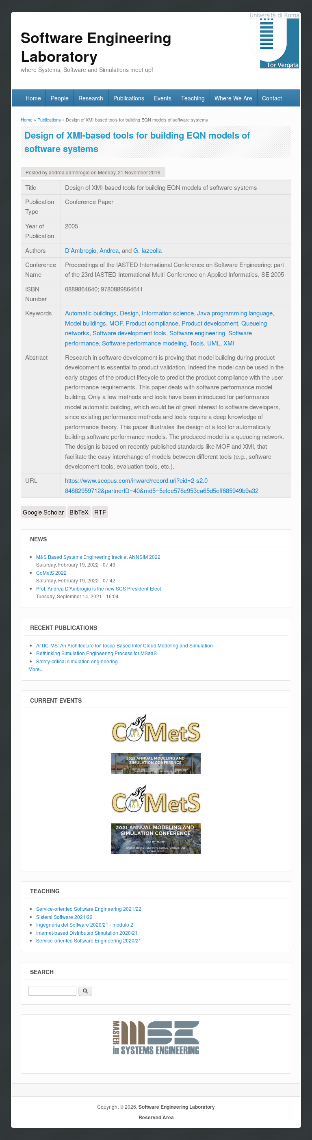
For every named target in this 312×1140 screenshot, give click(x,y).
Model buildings (85, 323)
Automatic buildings (91, 312)
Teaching (193, 98)
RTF (100, 512)
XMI (228, 343)
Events (162, 98)
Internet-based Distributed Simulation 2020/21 (87, 932)
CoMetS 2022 (51, 572)
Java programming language (235, 312)
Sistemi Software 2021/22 (64, 916)
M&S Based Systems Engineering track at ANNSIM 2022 (98, 556)
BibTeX (79, 512)
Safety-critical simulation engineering (77, 661)
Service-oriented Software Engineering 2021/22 (88, 908)
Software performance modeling (144, 343)
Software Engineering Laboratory (177, 1106)
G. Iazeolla (147, 250)
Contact (272, 98)
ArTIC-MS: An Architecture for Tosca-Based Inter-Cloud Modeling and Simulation (124, 645)
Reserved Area (156, 1117)
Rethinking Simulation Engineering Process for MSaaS (96, 652)
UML (213, 343)
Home (33, 98)
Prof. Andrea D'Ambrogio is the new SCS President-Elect (98, 588)
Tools (197, 343)
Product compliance (152, 323)
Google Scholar (43, 512)
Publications (128, 98)
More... (35, 668)
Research (90, 98)
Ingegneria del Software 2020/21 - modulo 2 (84, 924)
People (60, 98)
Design (129, 312)
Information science (168, 312)
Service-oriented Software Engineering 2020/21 (88, 940)
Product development (210, 323)
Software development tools (129, 332)
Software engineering (197, 332)
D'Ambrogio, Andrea (92, 250)
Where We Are (233, 98)
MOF (115, 323)
